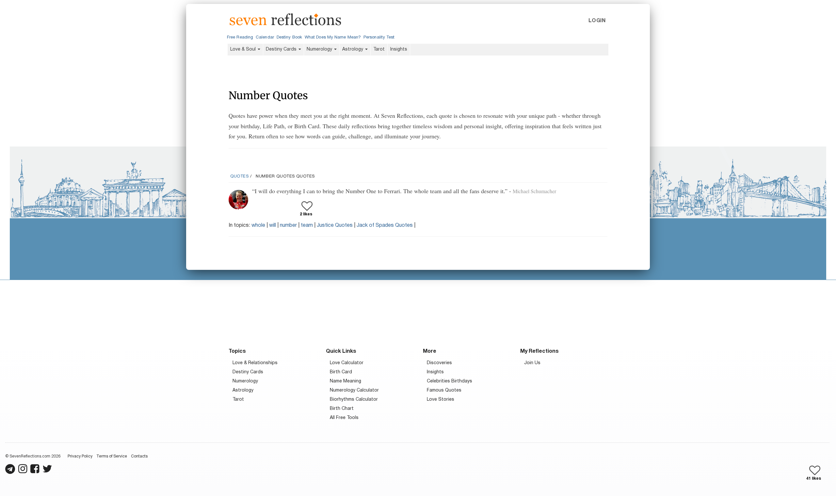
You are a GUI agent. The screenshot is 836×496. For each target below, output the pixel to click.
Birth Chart (342, 409)
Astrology (353, 49)
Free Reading (240, 37)
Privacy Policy (80, 456)
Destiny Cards (282, 49)
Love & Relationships (255, 363)
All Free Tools (344, 418)
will (272, 225)
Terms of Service (111, 456)
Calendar (265, 37)
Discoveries (439, 363)
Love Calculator (346, 363)
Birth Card (341, 372)
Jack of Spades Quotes (385, 225)
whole (258, 225)
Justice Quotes (335, 225)
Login (596, 21)
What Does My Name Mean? (333, 37)
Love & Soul (243, 49)
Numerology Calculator (354, 390)
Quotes (239, 176)
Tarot (379, 49)
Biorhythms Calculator (354, 399)
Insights (398, 49)
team (307, 225)
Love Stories (440, 399)
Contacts (139, 456)
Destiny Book (289, 37)
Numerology (320, 49)
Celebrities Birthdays (449, 381)
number (288, 225)
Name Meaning (345, 381)
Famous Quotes (444, 390)
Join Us (532, 363)
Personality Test (378, 37)
